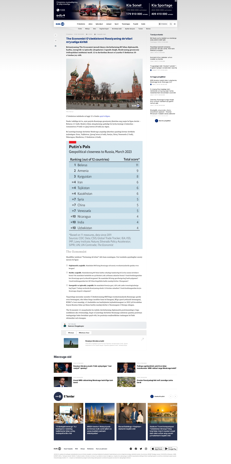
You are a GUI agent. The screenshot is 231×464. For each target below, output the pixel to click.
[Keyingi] (175, 396)
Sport (116, 24)
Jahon (90, 24)
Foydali (135, 24)
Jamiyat (108, 24)
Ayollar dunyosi (130, 28)
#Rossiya (71, 333)
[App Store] (157, 449)
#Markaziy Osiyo (84, 333)
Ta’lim (151, 61)
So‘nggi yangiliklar (158, 77)
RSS (76, 449)
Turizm (140, 28)
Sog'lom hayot (104, 28)
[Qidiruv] (171, 24)
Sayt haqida (68, 449)
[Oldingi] (171, 396)
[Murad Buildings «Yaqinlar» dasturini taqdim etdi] (131, 421)
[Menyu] (175, 24)
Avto (94, 28)
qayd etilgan (105, 116)
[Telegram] (55, 40)
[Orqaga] (55, 35)
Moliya (87, 28)
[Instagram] (146, 449)
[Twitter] (141, 449)
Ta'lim (80, 28)
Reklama (90, 449)
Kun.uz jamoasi (101, 449)
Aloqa (82, 449)
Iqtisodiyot (99, 24)
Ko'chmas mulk (117, 28)
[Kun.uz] (60, 24)
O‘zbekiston (81, 24)
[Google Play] (170, 449)
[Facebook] (55, 46)
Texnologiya (126, 24)
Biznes (148, 28)
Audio (143, 24)
